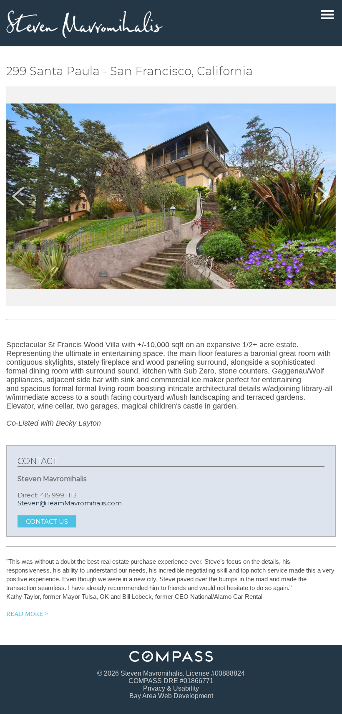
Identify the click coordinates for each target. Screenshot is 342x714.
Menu (327, 14)
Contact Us (47, 521)
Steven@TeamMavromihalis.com (70, 503)
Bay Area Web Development (171, 695)
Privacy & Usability (171, 688)
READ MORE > (27, 614)
